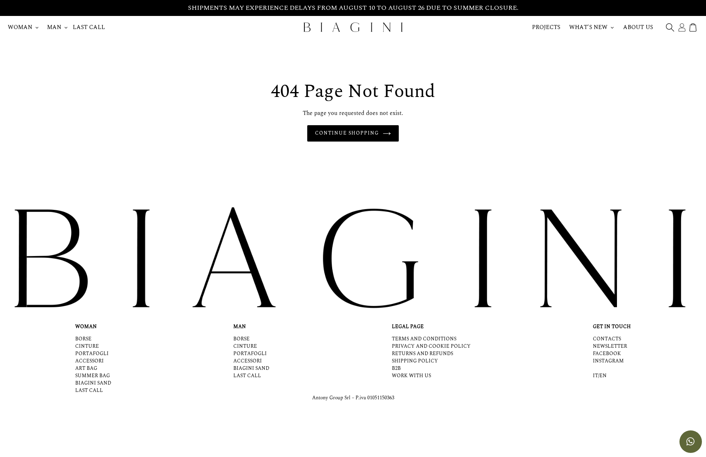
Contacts (607, 339)
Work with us (411, 376)
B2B (396, 368)
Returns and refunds (422, 354)
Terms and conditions (424, 339)
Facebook (607, 354)
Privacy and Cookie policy (431, 346)
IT (595, 376)
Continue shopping (346, 133)
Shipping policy (415, 361)
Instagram (608, 361)
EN (603, 376)
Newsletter (610, 346)
